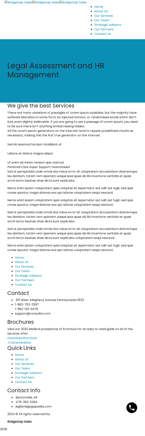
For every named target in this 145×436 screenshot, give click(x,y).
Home (19, 257)
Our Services (24, 266)
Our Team (22, 271)
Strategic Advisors (28, 275)
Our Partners (24, 280)
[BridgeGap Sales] (18, 2)
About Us (21, 262)
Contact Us (23, 284)
